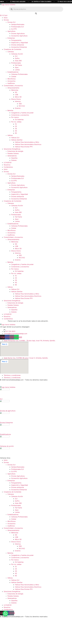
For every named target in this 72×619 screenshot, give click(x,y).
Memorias (14, 90)
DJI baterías (19, 119)
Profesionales (16, 63)
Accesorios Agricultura (19, 36)
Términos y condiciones (12, 375)
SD (16, 92)
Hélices (10, 135)
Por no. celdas (16, 122)
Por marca (15, 117)
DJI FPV (14, 29)
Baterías (10, 110)
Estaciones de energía (15, 151)
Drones (6, 20)
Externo (18, 108)
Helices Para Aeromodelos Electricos (28, 144)
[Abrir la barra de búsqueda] (36, 13)
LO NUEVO (7, 162)
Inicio (6, 18)
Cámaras (11, 52)
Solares (13, 160)
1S (16, 124)
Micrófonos (12, 79)
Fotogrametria (16, 40)
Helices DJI (15, 138)
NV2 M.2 (22, 106)
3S (16, 128)
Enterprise (11, 38)
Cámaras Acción (17, 54)
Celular (13, 76)
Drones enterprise (17, 45)
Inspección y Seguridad (19, 42)
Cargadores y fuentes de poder (22, 113)
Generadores (12, 156)
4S (16, 131)
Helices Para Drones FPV (24, 147)
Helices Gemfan (16, 140)
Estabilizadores (13, 72)
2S (16, 126)
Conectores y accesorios (20, 115)
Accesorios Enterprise (19, 47)
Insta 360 (18, 61)
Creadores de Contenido (12, 49)
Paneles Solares (13, 153)
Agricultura (11, 31)
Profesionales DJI (17, 27)
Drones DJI (11, 22)
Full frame (18, 65)
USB (16, 95)
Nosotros (7, 165)
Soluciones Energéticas (12, 149)
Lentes (17, 70)
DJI (16, 56)
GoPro (17, 58)
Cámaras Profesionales (19, 74)
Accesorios (11, 81)
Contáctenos (8, 167)
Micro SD (18, 97)
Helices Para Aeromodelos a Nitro (27, 142)
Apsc (17, 67)
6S (16, 133)
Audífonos (11, 83)
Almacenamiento (13, 88)
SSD (20, 104)
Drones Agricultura (18, 33)
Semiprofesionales (17, 24)
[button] (5, 613)
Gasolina (14, 158)
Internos (18, 101)
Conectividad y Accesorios (13, 85)
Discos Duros (16, 99)
